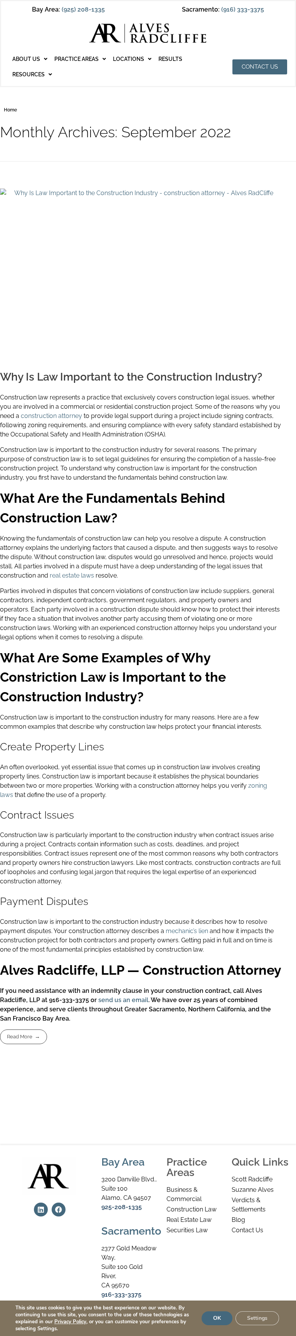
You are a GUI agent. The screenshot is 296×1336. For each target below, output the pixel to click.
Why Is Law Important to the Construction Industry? (131, 377)
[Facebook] (59, 1209)
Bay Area (123, 1162)
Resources (28, 74)
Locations (128, 59)
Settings (257, 1318)
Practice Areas (76, 59)
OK (217, 1318)
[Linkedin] (41, 1209)
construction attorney (51, 416)
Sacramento (131, 1231)
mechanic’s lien (187, 931)
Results (170, 59)
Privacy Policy (70, 1321)
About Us (26, 59)
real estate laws (72, 575)
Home (10, 110)
